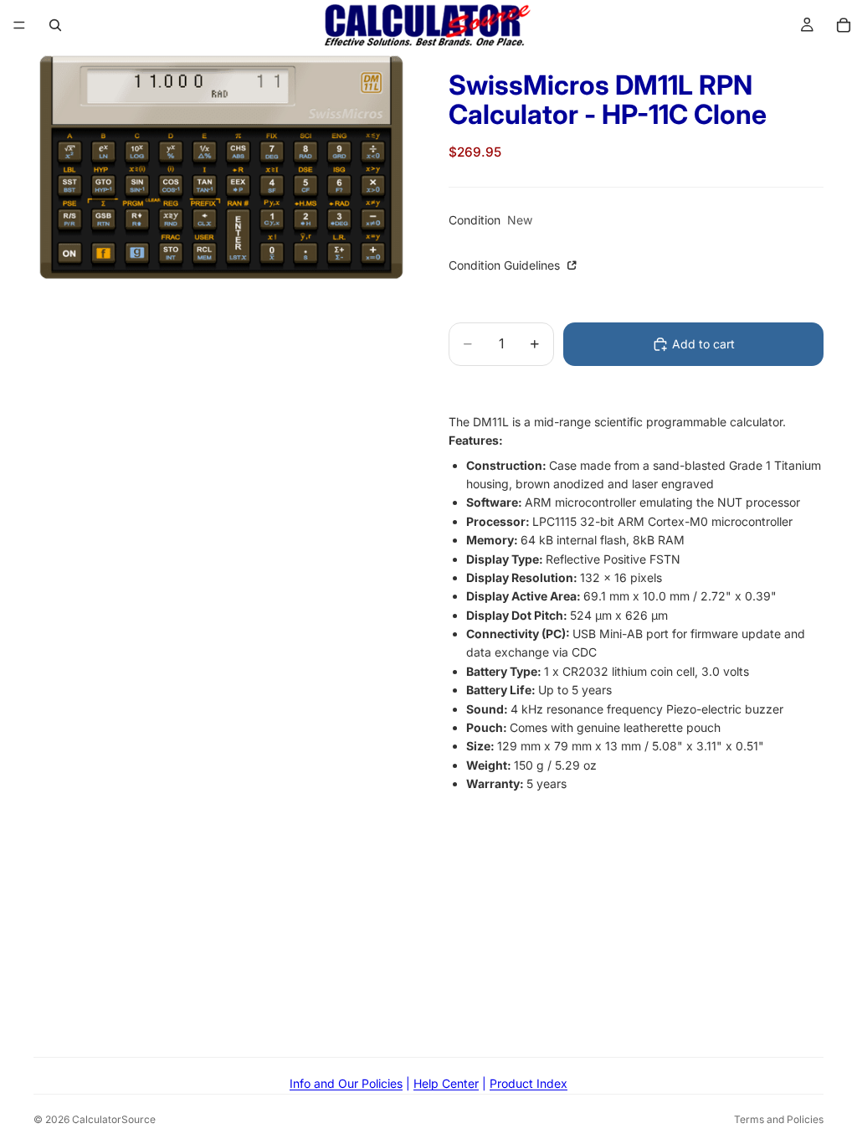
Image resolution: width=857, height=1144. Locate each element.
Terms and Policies (779, 1119)
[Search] (55, 25)
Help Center (446, 1083)
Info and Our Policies (346, 1083)
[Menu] (19, 25)
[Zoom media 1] (220, 167)
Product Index (528, 1083)
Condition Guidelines (506, 265)
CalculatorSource (114, 1119)
